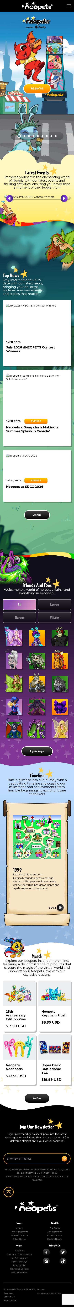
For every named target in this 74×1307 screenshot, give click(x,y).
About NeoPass (54, 1235)
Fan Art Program (19, 1258)
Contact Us (8, 1296)
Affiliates (19, 1250)
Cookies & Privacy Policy (49, 1293)
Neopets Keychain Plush (53, 1013)
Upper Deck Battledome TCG (51, 1069)
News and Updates (19, 1268)
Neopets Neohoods (14, 1067)
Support (41, 1289)
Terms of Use (9, 1300)
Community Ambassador (19, 1254)
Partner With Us (19, 1272)
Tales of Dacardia (19, 1235)
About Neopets (54, 1231)
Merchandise (19, 1265)
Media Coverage (19, 1261)
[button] (13, 198)
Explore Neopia (37, 751)
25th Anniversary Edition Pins (16, 1015)
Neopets (19, 1228)
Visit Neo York (37, 88)
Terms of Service (26, 1173)
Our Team (55, 1228)
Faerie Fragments (19, 1231)
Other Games (19, 1239)
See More (37, 515)
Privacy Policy (49, 1173)
